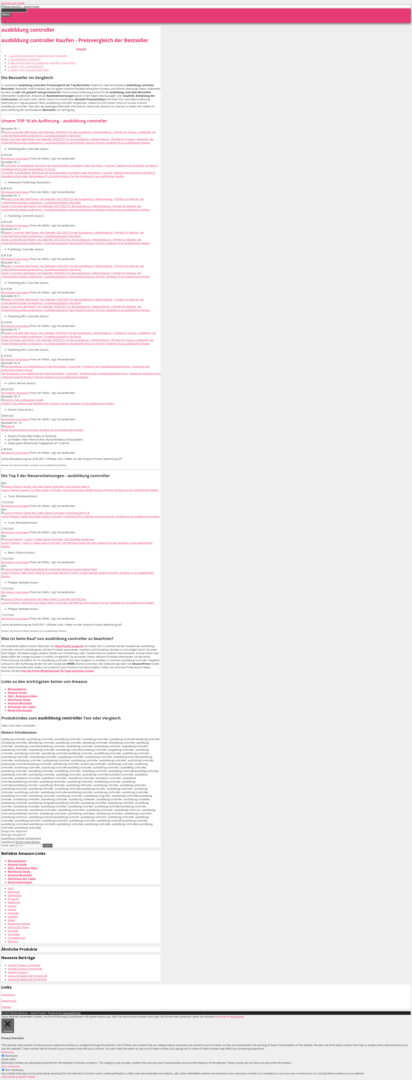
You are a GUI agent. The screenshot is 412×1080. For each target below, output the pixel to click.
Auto (11, 888)
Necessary (11, 1055)
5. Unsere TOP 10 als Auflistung (25, 66)
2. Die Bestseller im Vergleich (24, 59)
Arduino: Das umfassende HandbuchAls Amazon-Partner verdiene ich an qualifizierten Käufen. (58, 403)
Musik (11, 920)
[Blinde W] (7, 426)
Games (12, 909)
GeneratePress (72, 1013)
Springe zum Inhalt (12, 3)
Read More (237, 1016)
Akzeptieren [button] (222, 1016)
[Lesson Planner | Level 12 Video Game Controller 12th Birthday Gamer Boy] (47, 539)
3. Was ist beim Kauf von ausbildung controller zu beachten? (42, 63)
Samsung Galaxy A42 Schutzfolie (27, 979)
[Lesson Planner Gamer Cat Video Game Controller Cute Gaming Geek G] (45, 486)
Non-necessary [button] (10, 1066)
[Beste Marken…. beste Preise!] (20, 6)
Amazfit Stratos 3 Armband (24, 965)
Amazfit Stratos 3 (18, 972)
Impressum (8, 994)
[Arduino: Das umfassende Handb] (22, 400)
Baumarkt (14, 892)
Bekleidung (14, 895)
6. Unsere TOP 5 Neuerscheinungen (28, 70)
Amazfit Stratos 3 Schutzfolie (25, 969)
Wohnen (13, 941)
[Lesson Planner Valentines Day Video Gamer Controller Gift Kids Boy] (43, 599)
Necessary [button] (7, 1052)
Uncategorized (16, 938)
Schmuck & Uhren (18, 927)
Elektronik (14, 902)
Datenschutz (9, 1001)
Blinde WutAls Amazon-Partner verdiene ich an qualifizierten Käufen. (42, 430)
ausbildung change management (21, 838)
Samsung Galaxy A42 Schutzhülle (27, 976)
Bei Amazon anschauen (15, 158)
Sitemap (6, 1007)
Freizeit (12, 906)
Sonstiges (14, 934)
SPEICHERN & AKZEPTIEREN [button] (18, 1077)
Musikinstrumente (19, 923)
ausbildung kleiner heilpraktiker (20, 842)
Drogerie (13, 899)
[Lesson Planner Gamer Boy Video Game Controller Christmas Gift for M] (45, 513)
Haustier (13, 916)
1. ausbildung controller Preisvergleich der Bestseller (37, 55)
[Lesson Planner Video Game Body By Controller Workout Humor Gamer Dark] (49, 569)
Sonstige (13, 931)
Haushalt (13, 913)
